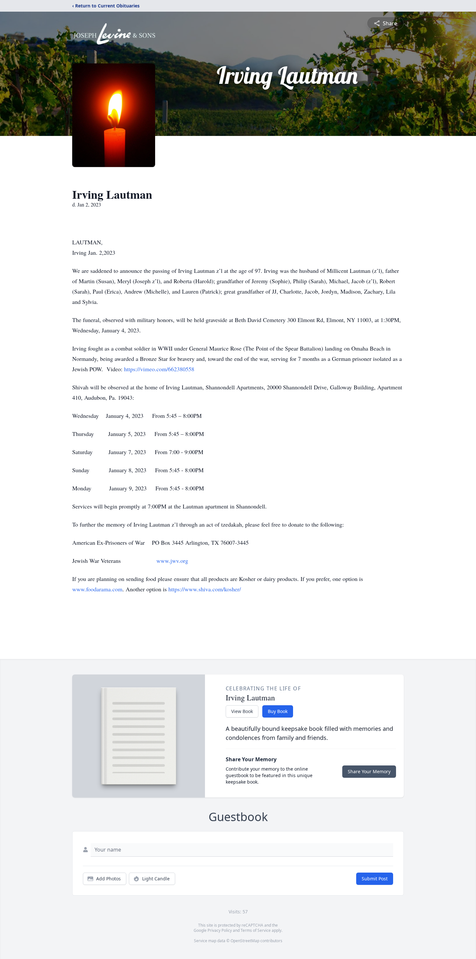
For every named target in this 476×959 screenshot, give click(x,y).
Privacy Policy (220, 930)
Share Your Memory (369, 771)
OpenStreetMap (245, 940)
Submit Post (375, 878)
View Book (242, 711)
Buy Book (278, 711)
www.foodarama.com (97, 589)
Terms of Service (256, 930)
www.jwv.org (172, 560)
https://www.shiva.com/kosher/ (204, 589)
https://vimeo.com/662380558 (159, 369)
